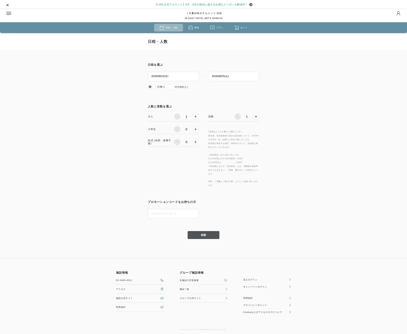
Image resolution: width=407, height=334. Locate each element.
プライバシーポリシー (255, 305)
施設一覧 (184, 289)
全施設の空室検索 (189, 280)
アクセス (121, 289)
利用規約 (121, 307)
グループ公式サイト (190, 298)
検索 (203, 235)
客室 (196, 27)
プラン (219, 27)
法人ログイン (250, 279)
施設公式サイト (124, 298)
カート (244, 27)
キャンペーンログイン (255, 286)
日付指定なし (182, 87)
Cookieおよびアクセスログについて (262, 312)
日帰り (161, 86)
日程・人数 (171, 27)
